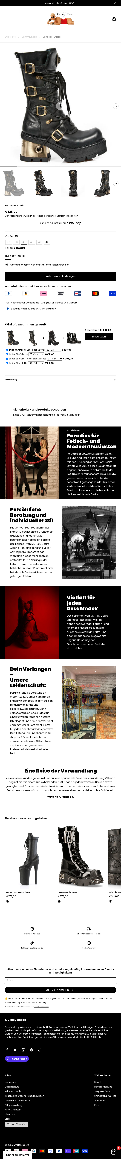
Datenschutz (12, 1086)
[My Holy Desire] (60, 18)
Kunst (97, 1105)
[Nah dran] (114, 3)
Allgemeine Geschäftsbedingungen (24, 1095)
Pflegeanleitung (13, 1105)
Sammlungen (29, 36)
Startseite (10, 36)
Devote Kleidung (103, 1086)
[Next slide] (115, 106)
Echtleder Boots (65, 892)
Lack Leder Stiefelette (16, 892)
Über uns (10, 1114)
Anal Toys (99, 1100)
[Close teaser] (33, 1150)
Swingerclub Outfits (105, 1095)
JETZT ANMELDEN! (60, 990)
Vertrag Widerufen (16, 1124)
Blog (7, 1118)
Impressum (11, 1082)
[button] (7, 19)
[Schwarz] (7, 901)
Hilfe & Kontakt (13, 1109)
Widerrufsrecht (13, 1091)
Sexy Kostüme (102, 1091)
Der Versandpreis (14, 215)
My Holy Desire (21, 1145)
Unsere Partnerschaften (18, 1100)
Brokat (97, 1082)
